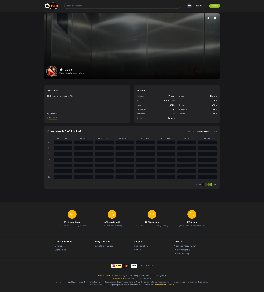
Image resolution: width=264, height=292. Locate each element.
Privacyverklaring (182, 250)
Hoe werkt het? (141, 246)
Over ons (59, 246)
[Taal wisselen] (189, 5)
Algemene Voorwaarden (185, 246)
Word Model (60, 250)
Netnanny (159, 285)
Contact (137, 250)
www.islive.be (106, 276)
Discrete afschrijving (104, 246)
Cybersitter (169, 285)
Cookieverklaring (181, 253)
